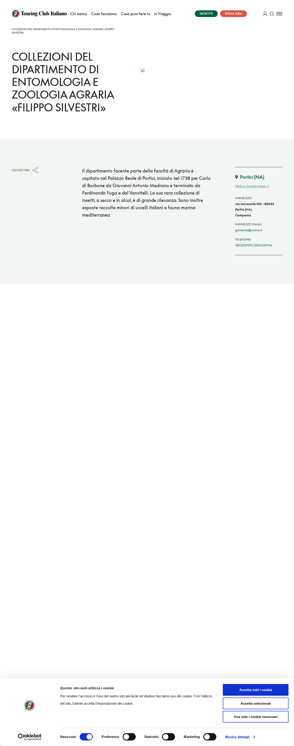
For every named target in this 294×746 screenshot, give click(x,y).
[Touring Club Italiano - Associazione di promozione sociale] (39, 13)
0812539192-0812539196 (253, 245)
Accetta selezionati (255, 703)
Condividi (21, 170)
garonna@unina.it (248, 230)
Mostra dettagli (237, 737)
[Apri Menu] (279, 13)
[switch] (129, 736)
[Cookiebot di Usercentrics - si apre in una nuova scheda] (30, 737)
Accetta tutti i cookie (255, 690)
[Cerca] (272, 13)
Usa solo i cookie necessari (255, 717)
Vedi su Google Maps (250, 186)
